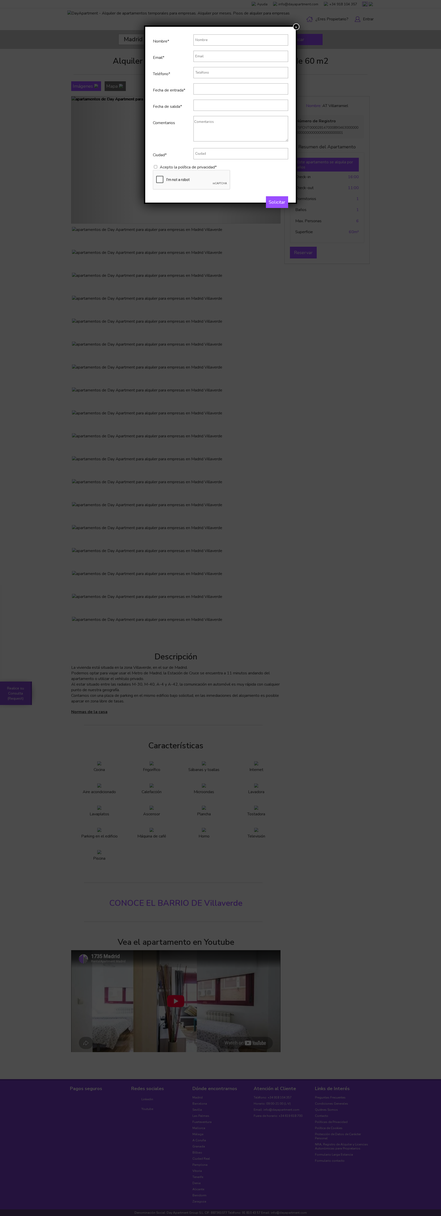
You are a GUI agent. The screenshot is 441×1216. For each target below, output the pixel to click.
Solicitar (277, 202)
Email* (158, 57)
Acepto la (188, 167)
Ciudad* (160, 155)
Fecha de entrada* (169, 90)
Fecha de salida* (167, 106)
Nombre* (161, 41)
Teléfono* (161, 74)
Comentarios (164, 123)
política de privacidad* (197, 167)
